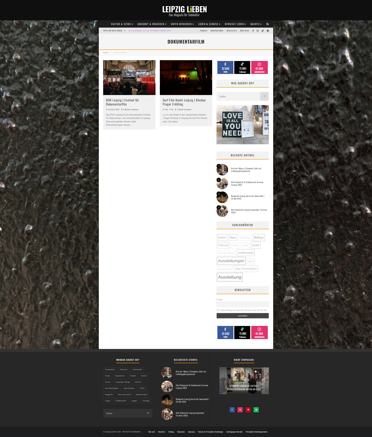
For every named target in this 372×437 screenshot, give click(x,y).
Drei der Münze (226, 253)
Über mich (151, 432)
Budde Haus (225, 269)
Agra (250, 261)
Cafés (245, 245)
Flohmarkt (137, 370)
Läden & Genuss (208, 24)
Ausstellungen (231, 260)
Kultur (144, 376)
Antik (255, 245)
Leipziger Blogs (123, 382)
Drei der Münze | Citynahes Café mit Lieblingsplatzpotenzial (246, 169)
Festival (123, 370)
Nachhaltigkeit (112, 388)
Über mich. (245, 30)
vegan (134, 401)
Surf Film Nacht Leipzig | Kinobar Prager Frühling (184, 102)
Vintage (146, 401)
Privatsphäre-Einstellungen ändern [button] (256, 432)
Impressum (191, 432)
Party (142, 388)
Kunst (107, 382)
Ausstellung (229, 277)
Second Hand (124, 395)
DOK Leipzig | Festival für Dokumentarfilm (122, 102)
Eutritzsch (245, 237)
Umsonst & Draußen (150, 24)
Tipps (107, 401)
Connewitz (110, 370)
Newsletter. (232, 30)
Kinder (133, 376)
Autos (235, 245)
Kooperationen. (217, 30)
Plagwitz (109, 395)
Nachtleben (129, 388)
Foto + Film (169, 109)
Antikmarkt (245, 253)
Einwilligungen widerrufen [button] (234, 432)
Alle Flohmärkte (246, 269)
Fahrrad (223, 245)
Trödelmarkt (120, 401)
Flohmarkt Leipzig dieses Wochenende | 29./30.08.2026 (152, 30)
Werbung (171, 432)
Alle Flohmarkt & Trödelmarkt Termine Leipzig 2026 (247, 183)
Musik (138, 382)
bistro (222, 237)
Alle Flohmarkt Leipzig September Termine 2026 (249, 211)
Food (107, 376)
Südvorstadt (141, 395)
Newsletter (161, 432)
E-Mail (220, 300)
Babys (259, 237)
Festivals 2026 (113, 109)
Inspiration (120, 376)
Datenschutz (181, 432)
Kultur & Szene (121, 24)
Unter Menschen (181, 24)
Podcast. (204, 30)
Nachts (255, 24)
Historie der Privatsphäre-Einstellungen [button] (210, 432)
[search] (264, 96)
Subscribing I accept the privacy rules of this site (243, 310)
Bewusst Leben (234, 24)
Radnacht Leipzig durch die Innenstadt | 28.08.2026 (247, 197)
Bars (233, 237)
